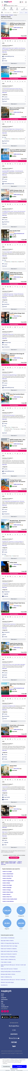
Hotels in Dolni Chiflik (10, 863)
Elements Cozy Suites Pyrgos (7, 982)
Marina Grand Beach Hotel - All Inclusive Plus (17, 108)
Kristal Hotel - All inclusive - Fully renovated (17, 725)
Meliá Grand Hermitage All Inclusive (17, 354)
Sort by (14, 12)
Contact (3, 1005)
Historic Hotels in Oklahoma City (8, 959)
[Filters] (2, 12)
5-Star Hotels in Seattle (6, 962)
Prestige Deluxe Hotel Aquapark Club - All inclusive (17, 480)
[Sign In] (26, 2)
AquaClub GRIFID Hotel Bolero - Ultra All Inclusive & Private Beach (18, 150)
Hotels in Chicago (7, 889)
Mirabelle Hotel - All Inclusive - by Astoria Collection (18, 521)
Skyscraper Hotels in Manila (7, 940)
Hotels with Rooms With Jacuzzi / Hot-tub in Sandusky (13, 979)
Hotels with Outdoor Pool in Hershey (9, 951)
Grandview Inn (4, 985)
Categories (3, 997)
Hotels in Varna (12, 861)
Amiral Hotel (13, 765)
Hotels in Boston (6, 894)
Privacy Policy (13, 1070)
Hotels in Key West (7, 878)
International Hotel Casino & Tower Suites (17, 68)
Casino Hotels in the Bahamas (7, 937)
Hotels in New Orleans (8, 892)
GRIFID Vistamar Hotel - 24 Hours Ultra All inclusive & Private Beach (17, 191)
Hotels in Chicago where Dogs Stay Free (10, 943)
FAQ (2, 1003)
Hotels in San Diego (7, 885)
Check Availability (14, 38)
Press (2, 995)
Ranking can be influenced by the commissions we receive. (13, 20)
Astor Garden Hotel (15, 231)
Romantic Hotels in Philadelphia (8, 956)
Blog (2, 1001)
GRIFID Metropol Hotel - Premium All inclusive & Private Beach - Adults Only (17, 273)
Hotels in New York (7, 896)
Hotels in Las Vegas (7, 871)
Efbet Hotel (13, 806)
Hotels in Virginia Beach (8, 880)
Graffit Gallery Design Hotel (17, 313)
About (2, 994)
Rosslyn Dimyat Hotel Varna (17, 603)
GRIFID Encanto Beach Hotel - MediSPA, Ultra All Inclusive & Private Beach (18, 24)
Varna (21, 12)
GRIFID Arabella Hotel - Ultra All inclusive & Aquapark (17, 440)
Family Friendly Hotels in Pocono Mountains (11, 971)
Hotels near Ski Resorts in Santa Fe (9, 954)
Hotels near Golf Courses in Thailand (9, 968)
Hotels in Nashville (7, 887)
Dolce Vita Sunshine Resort (17, 394)
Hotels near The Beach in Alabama (9, 948)
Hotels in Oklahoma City (6, 977)
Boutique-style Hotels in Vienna (8, 974)
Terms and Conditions (19, 1070)
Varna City (16, 316)
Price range (7, 12)
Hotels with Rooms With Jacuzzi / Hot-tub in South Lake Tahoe (13, 965)
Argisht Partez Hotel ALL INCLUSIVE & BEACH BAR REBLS (16, 644)
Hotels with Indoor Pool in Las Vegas (9, 946)
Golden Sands (17, 27)
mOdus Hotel (13, 562)
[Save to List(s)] (8, 23)
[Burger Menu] (2, 2)
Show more (13, 63)
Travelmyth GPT (4, 1006)
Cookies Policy (7, 1070)
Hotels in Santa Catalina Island (10, 899)
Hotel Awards (4, 999)
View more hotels (14, 857)
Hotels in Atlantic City (8, 876)
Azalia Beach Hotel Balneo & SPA (17, 684)
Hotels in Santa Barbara (8, 901)
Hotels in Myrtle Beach (8, 873)
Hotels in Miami (6, 883)
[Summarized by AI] (9, 46)
